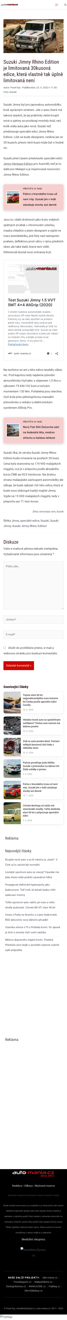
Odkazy (28, 1185)
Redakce (17, 1185)
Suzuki (45, 520)
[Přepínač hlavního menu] (57, 5)
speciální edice (29, 520)
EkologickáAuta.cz (16, 1286)
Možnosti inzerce (45, 1185)
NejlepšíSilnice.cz (43, 1282)
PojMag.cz (54, 1286)
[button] (65, 4)
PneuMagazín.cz (22, 1282)
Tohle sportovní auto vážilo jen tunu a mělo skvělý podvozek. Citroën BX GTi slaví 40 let (30, 905)
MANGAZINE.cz (37, 1286)
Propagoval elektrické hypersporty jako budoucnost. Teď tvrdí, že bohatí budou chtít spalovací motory (30, 890)
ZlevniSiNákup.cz (33, 1290)
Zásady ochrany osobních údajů (44, 1195)
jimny (15, 520)
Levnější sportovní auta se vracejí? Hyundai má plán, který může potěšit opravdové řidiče (32, 875)
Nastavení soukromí (17, 1195)
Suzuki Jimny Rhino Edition (29, 526)
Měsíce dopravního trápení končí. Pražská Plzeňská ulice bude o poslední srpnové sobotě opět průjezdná (32, 945)
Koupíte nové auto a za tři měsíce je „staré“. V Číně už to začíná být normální (31, 862)
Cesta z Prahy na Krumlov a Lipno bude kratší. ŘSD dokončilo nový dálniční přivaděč (31, 917)
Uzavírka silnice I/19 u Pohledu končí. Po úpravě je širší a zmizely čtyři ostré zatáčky (32, 930)
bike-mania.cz (50, 1277)
